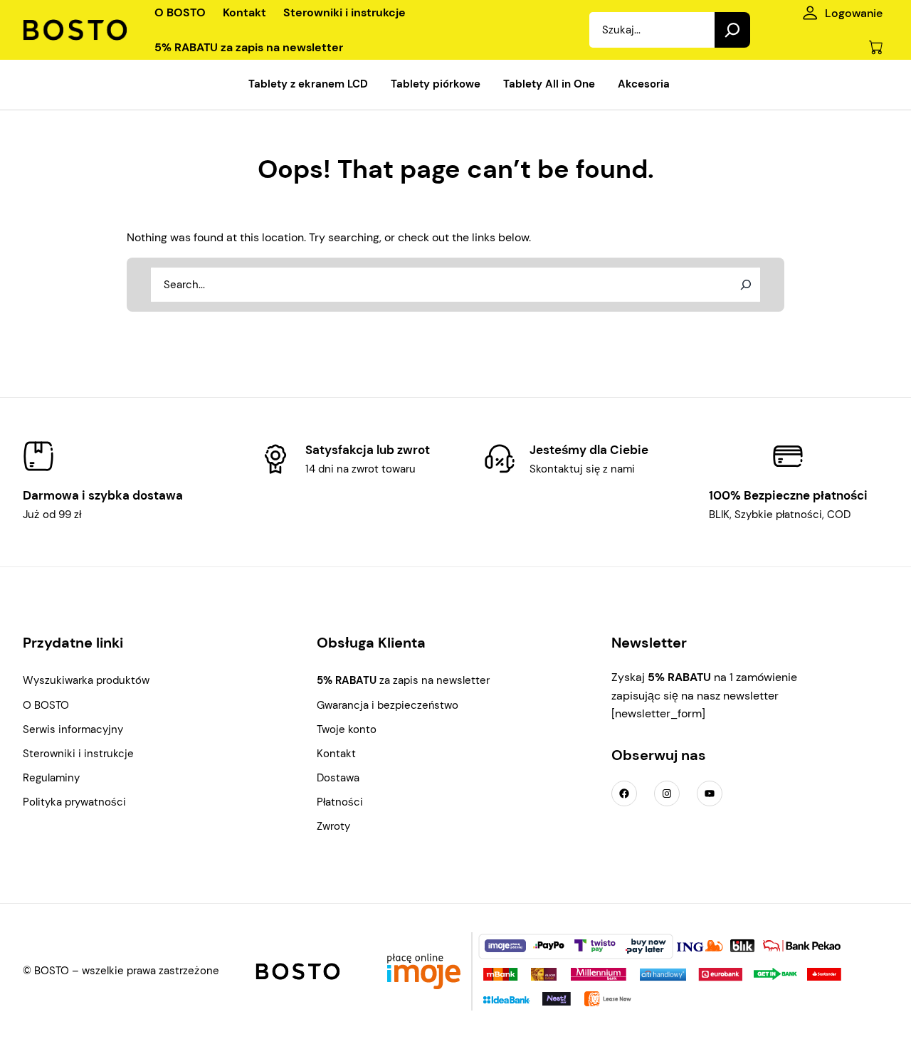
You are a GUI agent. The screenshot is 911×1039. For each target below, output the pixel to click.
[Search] (732, 30)
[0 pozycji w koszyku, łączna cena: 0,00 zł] (875, 47)
